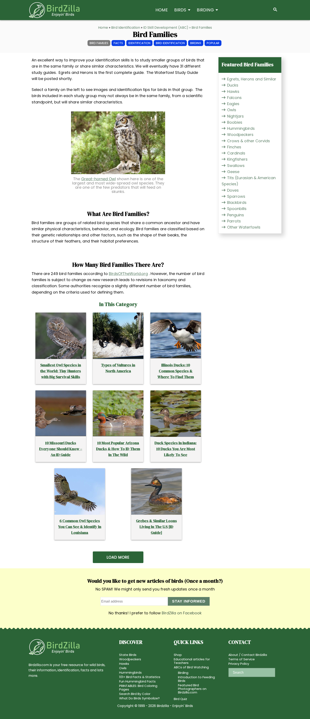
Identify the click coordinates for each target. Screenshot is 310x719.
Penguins (235, 215)
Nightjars (235, 116)
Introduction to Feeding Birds (196, 679)
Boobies (234, 122)
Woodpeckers (240, 134)
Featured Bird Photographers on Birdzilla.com (192, 689)
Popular (213, 43)
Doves (233, 190)
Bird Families (99, 43)
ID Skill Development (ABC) (165, 27)
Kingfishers (237, 159)
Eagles (233, 103)
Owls (231, 109)
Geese (233, 171)
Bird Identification (125, 27)
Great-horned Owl (98, 178)
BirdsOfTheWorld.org (128, 273)
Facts (118, 43)
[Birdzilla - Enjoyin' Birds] (66, 10)
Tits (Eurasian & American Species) (249, 181)
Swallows (236, 165)
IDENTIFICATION (139, 43)
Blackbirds (237, 202)
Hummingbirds (241, 128)
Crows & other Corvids (248, 141)
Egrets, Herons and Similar (251, 79)
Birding (195, 43)
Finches (234, 147)
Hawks (233, 91)
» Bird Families (200, 27)
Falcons (234, 97)
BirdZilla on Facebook (182, 613)
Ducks (232, 85)
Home (103, 27)
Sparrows (236, 196)
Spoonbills (237, 208)
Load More (118, 557)
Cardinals (236, 153)
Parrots (234, 221)
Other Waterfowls (243, 227)
